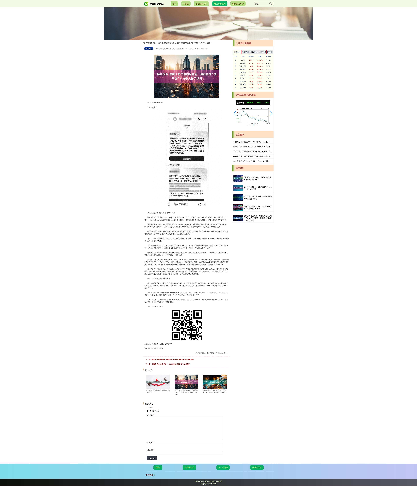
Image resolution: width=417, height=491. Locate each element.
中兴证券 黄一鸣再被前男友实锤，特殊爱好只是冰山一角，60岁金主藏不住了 (263, 156)
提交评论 (152, 458)
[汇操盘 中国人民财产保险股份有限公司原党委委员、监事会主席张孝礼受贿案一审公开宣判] (238, 218)
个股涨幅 (237, 52)
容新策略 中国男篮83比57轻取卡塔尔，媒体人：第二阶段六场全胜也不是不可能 (264, 141)
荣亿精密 (243, 84)
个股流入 (254, 52)
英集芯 (242, 75)
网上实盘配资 (220, 3)
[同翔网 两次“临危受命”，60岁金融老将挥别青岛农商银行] (238, 178)
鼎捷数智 (243, 72)
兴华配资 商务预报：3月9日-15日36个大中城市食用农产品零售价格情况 (261, 161)
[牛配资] (154, 3)
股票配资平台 (238, 3)
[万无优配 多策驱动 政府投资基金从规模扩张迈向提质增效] (238, 197)
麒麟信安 (243, 69)
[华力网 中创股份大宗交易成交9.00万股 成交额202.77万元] (238, 188)
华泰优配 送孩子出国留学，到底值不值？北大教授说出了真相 (257, 146)
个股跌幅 (245, 52)
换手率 (269, 52)
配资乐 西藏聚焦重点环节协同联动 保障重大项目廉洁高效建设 (173, 359)
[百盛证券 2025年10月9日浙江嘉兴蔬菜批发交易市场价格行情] (238, 207)
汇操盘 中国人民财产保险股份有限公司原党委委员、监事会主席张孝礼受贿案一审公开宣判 (258, 218)
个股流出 (262, 52)
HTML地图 (218, 481)
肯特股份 (243, 81)
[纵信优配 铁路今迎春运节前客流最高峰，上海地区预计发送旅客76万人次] (186, 381)
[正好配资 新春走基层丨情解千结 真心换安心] (158, 381)
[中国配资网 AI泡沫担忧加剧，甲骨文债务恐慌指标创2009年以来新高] (215, 381)
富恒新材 (243, 66)
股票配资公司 (201, 3)
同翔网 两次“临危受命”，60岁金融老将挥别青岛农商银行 (171, 364)
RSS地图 (211, 481)
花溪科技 (243, 63)
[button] (234, 113)
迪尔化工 (243, 78)
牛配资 (186, 3)
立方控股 (243, 87)
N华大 (243, 60)
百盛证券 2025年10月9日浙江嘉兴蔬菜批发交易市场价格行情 (257, 207)
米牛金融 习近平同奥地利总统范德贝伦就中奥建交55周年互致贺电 (258, 151)
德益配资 (149, 48)
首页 (174, 3)
